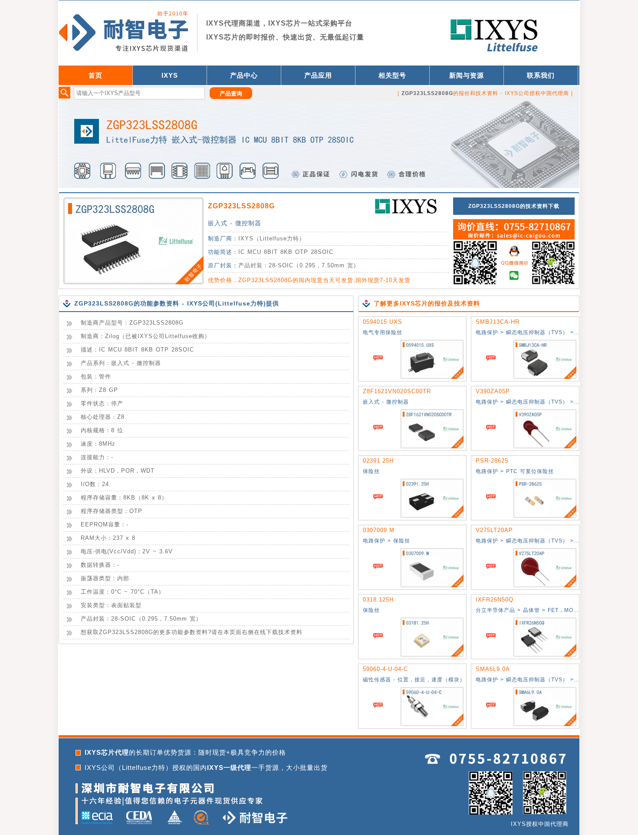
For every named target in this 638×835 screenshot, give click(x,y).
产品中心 (244, 75)
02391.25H (378, 460)
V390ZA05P (493, 391)
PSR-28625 (492, 460)
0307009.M (379, 530)
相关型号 (392, 75)
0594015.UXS (382, 322)
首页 (95, 75)
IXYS (169, 75)
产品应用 (318, 75)
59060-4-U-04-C (385, 669)
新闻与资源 (466, 75)
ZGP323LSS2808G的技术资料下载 (513, 206)
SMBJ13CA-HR (498, 322)
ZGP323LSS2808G (241, 206)
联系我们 (541, 75)
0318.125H (378, 599)
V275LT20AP (494, 530)
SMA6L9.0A (493, 669)
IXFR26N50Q (494, 599)
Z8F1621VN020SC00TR (397, 391)
